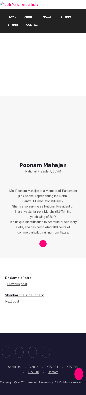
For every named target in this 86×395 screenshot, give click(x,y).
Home (12, 16)
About (29, 16)
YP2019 (66, 16)
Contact (33, 24)
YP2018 (13, 24)
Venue (33, 367)
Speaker (11, 65)
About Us (14, 367)
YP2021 (47, 16)
